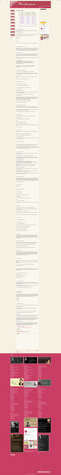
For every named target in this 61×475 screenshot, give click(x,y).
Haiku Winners (39, 369)
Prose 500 (36, 7)
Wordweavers (11, 355)
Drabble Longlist (12, 399)
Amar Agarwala (22, 16)
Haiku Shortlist (25, 373)
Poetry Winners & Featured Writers (14, 389)
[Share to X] (22, 326)
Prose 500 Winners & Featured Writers (14, 372)
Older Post (37, 350)
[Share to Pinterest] (23, 326)
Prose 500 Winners (12, 390)
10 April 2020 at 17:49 (21, 330)
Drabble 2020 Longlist (25, 327)
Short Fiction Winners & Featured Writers (28, 375)
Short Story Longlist (12, 371)
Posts (11, 38)
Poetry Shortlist (25, 394)
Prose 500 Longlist (12, 374)
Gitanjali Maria (33, 16)
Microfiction (39, 7)
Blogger (33, 473)
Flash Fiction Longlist (12, 410)
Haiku (43, 7)
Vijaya (18, 330)
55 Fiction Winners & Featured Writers (14, 392)
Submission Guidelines (23, 7)
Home (12, 7)
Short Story (28, 7)
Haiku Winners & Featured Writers (27, 372)
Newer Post (17, 350)
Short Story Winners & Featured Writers (14, 369)
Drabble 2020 (21, 327)
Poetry (32, 7)
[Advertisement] (12, 50)
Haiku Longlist (25, 374)
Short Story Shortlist (12, 370)
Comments (12, 39)
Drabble (19, 327)
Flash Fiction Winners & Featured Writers (28, 402)
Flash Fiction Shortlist (12, 407)
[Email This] (21, 326)
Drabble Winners (39, 370)
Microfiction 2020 (29, 327)
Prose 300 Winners (40, 368)
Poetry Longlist (11, 368)
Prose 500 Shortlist (12, 373)
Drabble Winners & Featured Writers (14, 375)
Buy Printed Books (16, 7)
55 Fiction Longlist (12, 400)
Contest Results (12, 413)
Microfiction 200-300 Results (27, 392)
